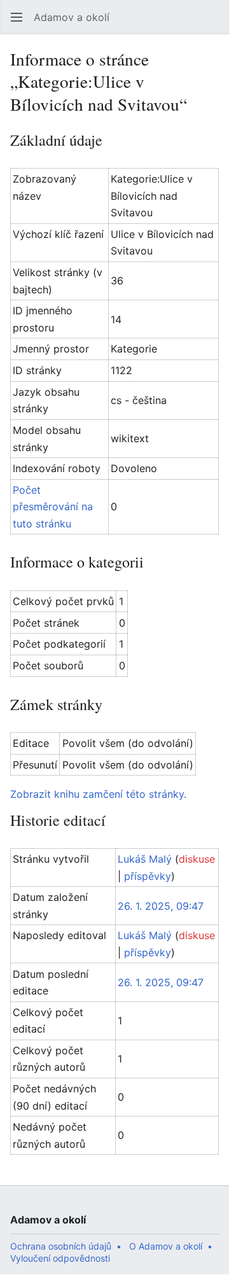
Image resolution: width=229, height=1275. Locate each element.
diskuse (197, 859)
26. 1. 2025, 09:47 (161, 906)
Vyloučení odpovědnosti (60, 1258)
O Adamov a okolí (165, 1246)
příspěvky (147, 876)
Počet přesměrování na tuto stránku (53, 507)
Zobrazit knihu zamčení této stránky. (98, 794)
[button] (17, 17)
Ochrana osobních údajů (60, 1246)
